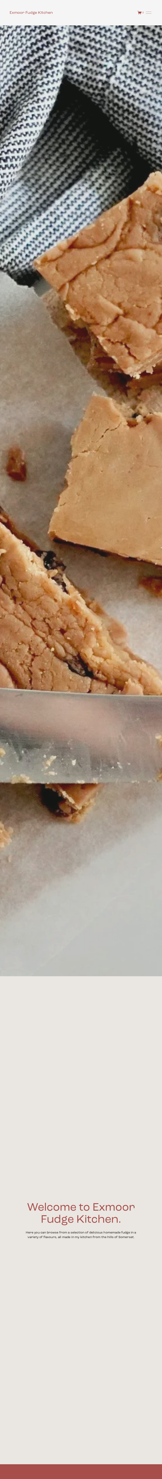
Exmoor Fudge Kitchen (31, 12)
